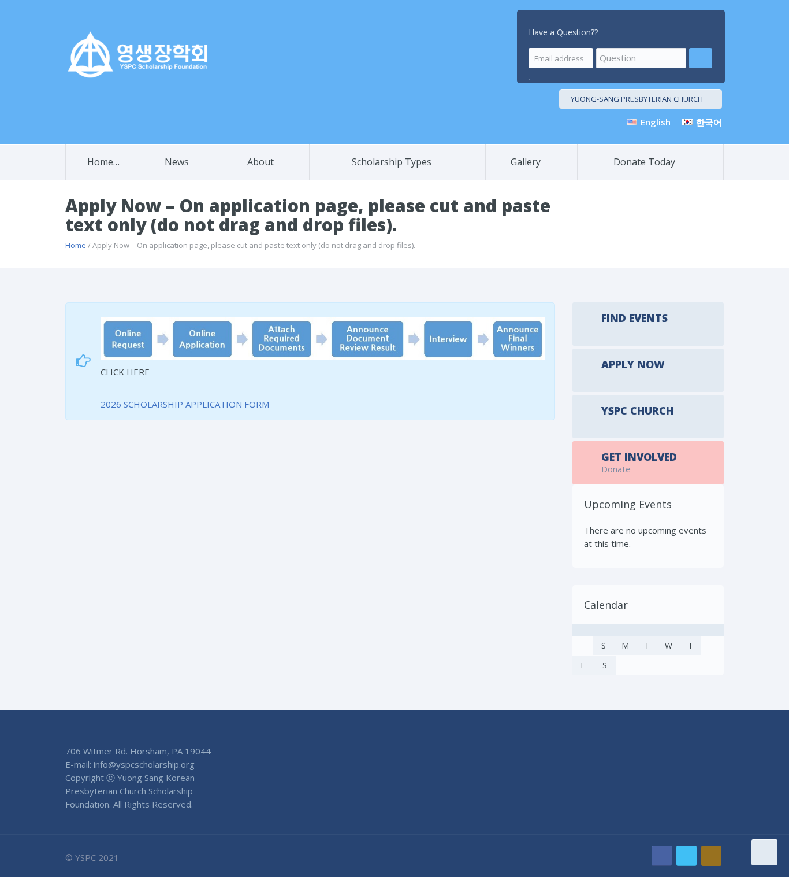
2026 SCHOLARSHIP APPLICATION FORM (185, 404)
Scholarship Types (391, 162)
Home (75, 245)
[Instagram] (711, 856)
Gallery (526, 162)
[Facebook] (662, 856)
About (260, 162)
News (177, 162)
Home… (103, 162)
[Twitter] (686, 856)
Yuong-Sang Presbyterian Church (637, 99)
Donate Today (644, 162)
